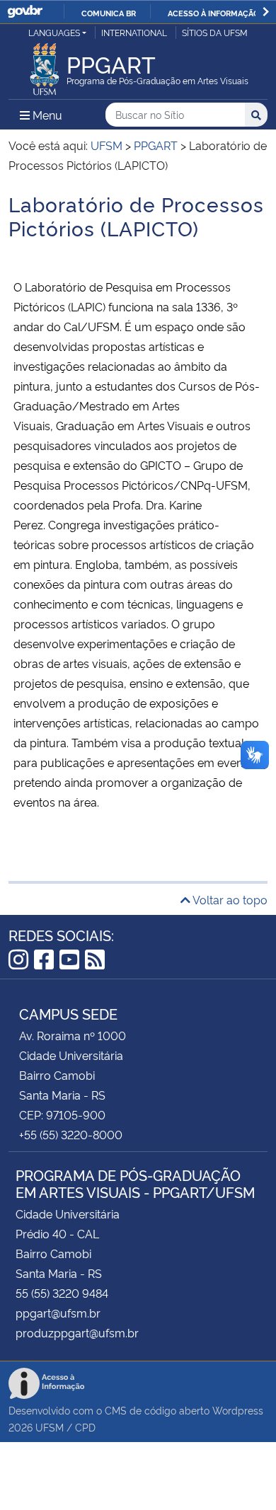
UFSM (49, 1427)
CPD (85, 1427)
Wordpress (237, 1410)
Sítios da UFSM (215, 32)
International (134, 32)
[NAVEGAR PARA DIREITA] (266, 11)
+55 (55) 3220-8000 (70, 1134)
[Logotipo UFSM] (44, 65)
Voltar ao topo (229, 899)
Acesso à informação (213, 12)
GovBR (24, 11)
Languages (54, 32)
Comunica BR (108, 12)
